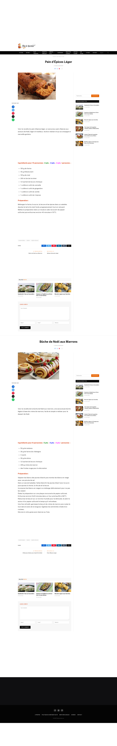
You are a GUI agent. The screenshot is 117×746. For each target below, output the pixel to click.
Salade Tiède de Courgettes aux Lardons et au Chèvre (90, 135)
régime (28, 240)
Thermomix (60, 52)
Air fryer (81, 52)
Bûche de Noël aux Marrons (35, 253)
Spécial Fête (51, 52)
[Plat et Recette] (27, 46)
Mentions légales (64, 714)
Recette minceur (44, 52)
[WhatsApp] (13, 119)
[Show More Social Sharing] (62, 69)
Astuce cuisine (75, 52)
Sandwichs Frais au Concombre (26, 294)
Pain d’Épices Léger (52, 552)
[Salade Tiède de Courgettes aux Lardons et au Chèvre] (79, 136)
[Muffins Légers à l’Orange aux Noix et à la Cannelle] (79, 143)
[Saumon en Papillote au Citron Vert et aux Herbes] (44, 287)
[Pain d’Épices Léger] (37, 99)
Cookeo (88, 52)
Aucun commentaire (59, 65)
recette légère (22, 240)
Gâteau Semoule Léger (52, 253)
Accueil (21, 52)
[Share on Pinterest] (59, 69)
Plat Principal (36, 52)
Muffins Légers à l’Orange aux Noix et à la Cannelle (91, 142)
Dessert (95, 52)
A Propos (37, 714)
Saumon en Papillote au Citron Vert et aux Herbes (44, 294)
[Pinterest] (13, 113)
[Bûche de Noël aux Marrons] (38, 379)
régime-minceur (34, 240)
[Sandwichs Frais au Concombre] (26, 287)
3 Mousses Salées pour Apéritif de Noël (32, 552)
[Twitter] (13, 110)
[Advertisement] (40, 9)
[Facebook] (13, 106)
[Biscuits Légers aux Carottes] (63, 287)
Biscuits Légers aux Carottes (62, 294)
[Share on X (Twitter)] (57, 69)
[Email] (13, 116)
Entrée (28, 52)
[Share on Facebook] (55, 69)
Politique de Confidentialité (50, 714)
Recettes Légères (68, 52)
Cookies (73, 714)
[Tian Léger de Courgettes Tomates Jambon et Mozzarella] (79, 128)
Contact (79, 714)
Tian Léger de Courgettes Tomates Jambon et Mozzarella (91, 128)
